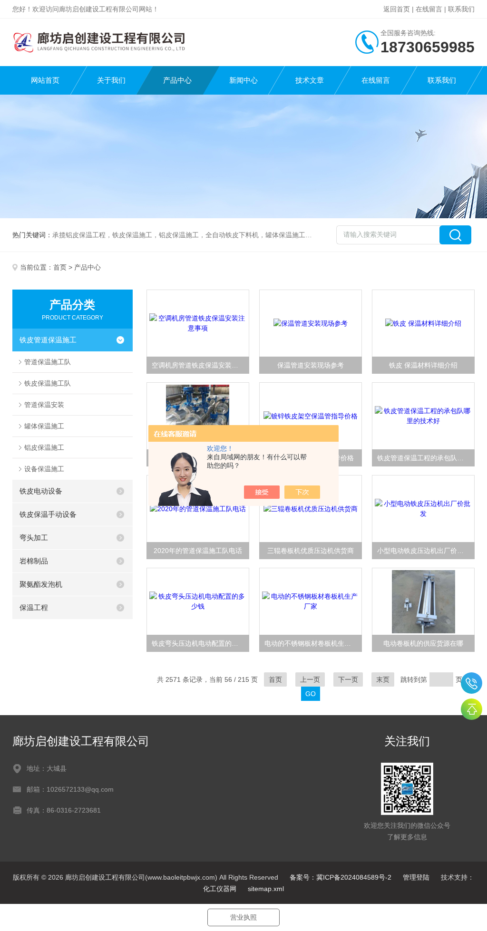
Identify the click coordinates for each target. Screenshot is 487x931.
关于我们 (111, 80)
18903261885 (471, 683)
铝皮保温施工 (44, 447)
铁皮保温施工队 (47, 383)
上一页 (310, 679)
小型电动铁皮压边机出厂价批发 (423, 550)
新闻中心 (243, 80)
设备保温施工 (44, 469)
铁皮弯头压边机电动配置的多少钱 (200, 643)
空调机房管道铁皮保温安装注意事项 (200, 365)
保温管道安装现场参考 (310, 365)
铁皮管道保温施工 (48, 340)
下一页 (348, 679)
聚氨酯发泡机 (40, 584)
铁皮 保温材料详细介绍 (423, 365)
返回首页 (396, 9)
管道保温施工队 (47, 362)
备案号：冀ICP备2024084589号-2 (340, 877)
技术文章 (309, 80)
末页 (383, 679)
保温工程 (33, 607)
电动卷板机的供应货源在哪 (423, 643)
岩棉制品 (33, 561)
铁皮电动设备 (40, 491)
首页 (60, 267)
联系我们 (461, 9)
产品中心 (177, 80)
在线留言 (429, 9)
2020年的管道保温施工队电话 (198, 550)
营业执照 (243, 917)
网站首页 (45, 80)
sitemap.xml (266, 888)
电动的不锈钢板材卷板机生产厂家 (313, 643)
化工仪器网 (219, 888)
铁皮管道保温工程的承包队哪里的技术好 (426, 458)
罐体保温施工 (44, 426)
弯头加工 (33, 537)
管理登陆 (416, 877)
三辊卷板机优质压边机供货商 (310, 550)
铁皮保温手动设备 (48, 514)
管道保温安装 (44, 404)
